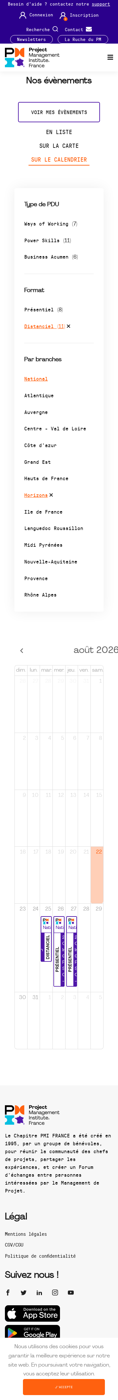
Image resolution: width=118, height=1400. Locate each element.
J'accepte (64, 1387)
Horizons (36, 494)
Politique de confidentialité (40, 1255)
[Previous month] (21, 650)
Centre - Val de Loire (55, 428)
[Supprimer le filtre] (68, 327)
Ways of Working (50, 223)
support (101, 4)
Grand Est (37, 461)
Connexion (41, 15)
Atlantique (39, 395)
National (36, 378)
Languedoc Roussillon (53, 527)
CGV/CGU (14, 1244)
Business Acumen (51, 256)
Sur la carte (59, 145)
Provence (36, 578)
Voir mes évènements (59, 111)
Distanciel (44, 326)
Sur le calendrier (59, 159)
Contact (75, 29)
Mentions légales (26, 1234)
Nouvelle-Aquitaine (50, 561)
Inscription (84, 15)
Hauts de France (46, 478)
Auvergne (36, 411)
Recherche (39, 29)
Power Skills (47, 240)
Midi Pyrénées (43, 544)
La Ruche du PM (83, 39)
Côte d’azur (40, 445)
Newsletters (31, 39)
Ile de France (43, 511)
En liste (59, 132)
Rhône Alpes (40, 594)
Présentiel (43, 309)
